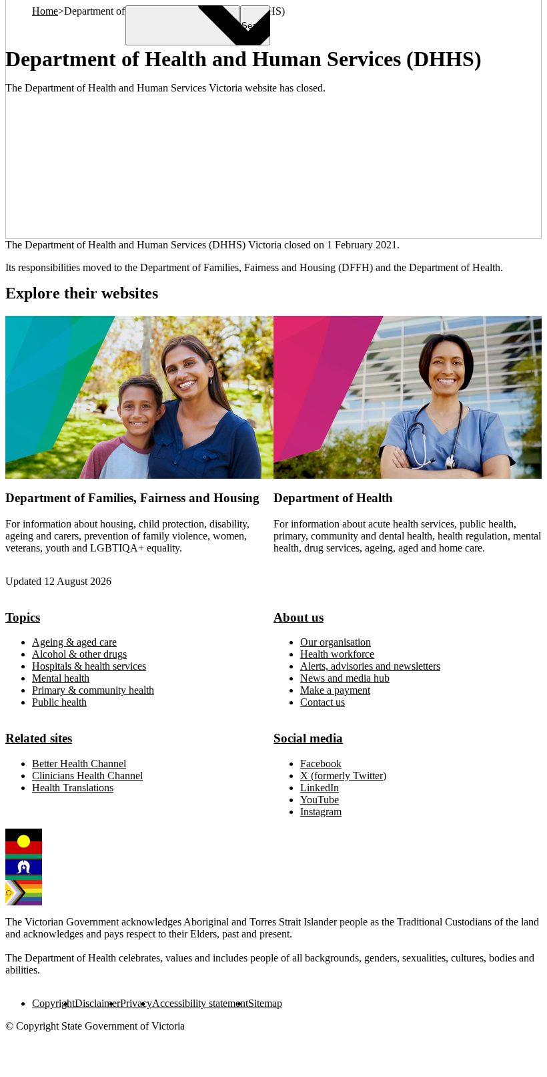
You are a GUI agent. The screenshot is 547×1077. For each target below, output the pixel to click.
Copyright (53, 1003)
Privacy (136, 1003)
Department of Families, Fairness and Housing (132, 498)
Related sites (38, 738)
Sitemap (265, 1003)
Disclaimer (97, 1003)
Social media (308, 738)
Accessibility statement (200, 1003)
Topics (22, 617)
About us (299, 617)
